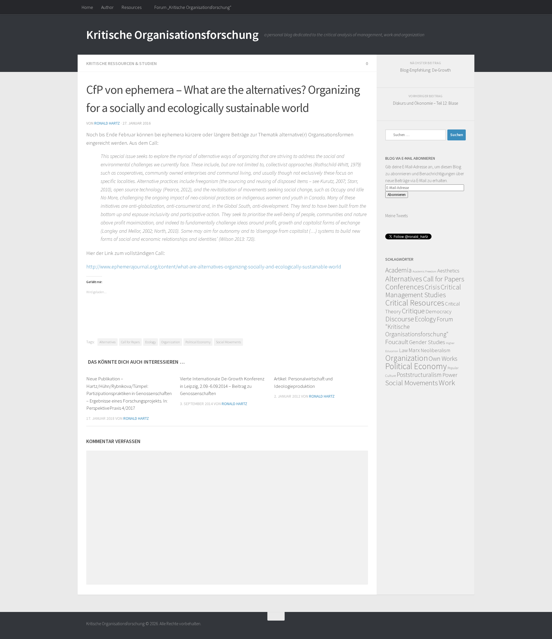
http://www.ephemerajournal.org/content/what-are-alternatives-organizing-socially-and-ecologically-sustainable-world (213, 266)
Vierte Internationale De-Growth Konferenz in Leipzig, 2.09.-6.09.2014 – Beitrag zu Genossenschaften (222, 385)
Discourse (399, 318)
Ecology (150, 342)
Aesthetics (448, 270)
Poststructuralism (419, 375)
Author (107, 7)
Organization (170, 342)
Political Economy (197, 342)
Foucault (396, 342)
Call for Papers (130, 342)
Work (447, 382)
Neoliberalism (435, 350)
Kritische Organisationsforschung (172, 34)
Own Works (443, 358)
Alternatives (107, 342)
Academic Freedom (424, 271)
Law (403, 350)
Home (87, 7)
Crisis (432, 287)
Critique (413, 310)
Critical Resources (414, 302)
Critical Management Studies (423, 291)
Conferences (404, 286)
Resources (131, 7)
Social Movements (228, 342)
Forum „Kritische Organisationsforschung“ (192, 7)
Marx (414, 350)
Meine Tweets (396, 215)
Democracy (438, 311)
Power (449, 375)
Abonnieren (397, 194)
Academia (398, 270)
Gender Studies (427, 342)
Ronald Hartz (107, 123)
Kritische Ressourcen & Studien (121, 63)
